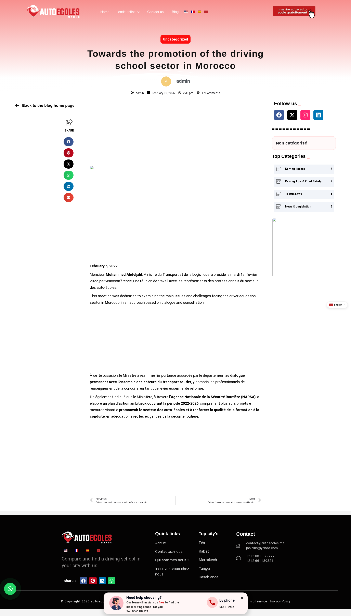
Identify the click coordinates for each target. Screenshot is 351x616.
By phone (227, 600)
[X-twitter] (292, 115)
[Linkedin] (318, 115)
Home (104, 12)
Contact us (155, 12)
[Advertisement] (175, 129)
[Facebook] (279, 115)
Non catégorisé (291, 143)
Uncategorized (175, 39)
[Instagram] (305, 115)
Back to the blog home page (48, 105)
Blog (175, 12)
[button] (68, 141)
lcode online (126, 12)
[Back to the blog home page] (17, 105)
